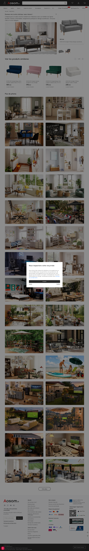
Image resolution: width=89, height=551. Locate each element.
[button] (3, 548)
